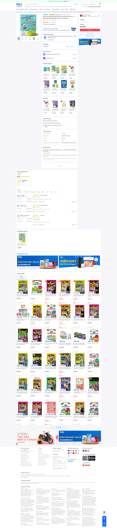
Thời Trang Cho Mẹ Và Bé (25, 490)
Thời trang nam (39, 496)
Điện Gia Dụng (24, 523)
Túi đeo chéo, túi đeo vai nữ (41, 519)
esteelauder (28, 482)
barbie (36, 482)
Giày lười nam (38, 512)
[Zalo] (88, 451)
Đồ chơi (31, 490)
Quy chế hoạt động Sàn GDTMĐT (59, 450)
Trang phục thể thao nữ (86, 497)
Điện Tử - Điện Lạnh (86, 488)
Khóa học (76, 511)
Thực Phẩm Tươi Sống (25, 498)
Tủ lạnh (85, 491)
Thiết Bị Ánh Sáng (89, 510)
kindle (69, 482)
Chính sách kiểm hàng (24, 458)
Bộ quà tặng (56, 523)
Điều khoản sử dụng (41, 458)
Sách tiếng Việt (69, 524)
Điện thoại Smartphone (25, 509)
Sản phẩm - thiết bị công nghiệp (74, 496)
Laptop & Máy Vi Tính (75, 495)
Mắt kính (61, 494)
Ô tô (73, 519)
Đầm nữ (40, 490)
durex (45, 482)
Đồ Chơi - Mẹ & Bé (24, 488)
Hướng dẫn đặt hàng (24, 455)
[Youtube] (86, 451)
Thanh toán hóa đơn (70, 511)
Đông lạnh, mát (28, 501)
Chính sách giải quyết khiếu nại (43, 457)
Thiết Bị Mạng (57, 505)
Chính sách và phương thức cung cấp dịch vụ (59, 463)
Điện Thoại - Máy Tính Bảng (27, 508)
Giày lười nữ (45, 508)
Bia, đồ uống (24, 503)
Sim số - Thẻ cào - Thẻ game (76, 515)
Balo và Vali (53, 488)
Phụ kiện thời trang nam (57, 495)
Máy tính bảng (25, 511)
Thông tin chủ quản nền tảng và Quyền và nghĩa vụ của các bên (59, 468)
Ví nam (37, 523)
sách (48, 6)
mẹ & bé (35, 6)
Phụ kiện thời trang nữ (55, 494)
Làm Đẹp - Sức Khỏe (25, 513)
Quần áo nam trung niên (42, 502)
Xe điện (77, 518)
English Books (72, 525)
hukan (29, 483)
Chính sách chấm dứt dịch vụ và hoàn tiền (59, 466)
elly (51, 482)
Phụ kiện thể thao (89, 499)
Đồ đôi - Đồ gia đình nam (44, 500)
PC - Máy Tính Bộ (56, 506)
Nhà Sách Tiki (70, 522)
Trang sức (53, 498)
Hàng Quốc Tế (70, 488)
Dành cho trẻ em (26, 504)
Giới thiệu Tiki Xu (41, 460)
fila (34, 483)
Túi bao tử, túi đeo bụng (45, 524)
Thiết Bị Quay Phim (88, 514)
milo (53, 482)
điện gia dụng (27, 6)
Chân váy (43, 492)
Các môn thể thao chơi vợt (89, 503)
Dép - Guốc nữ (43, 506)
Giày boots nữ (40, 508)
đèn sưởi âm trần (87, 525)
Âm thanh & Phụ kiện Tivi (86, 490)
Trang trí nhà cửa (54, 509)
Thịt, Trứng (26, 499)
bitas (93, 482)
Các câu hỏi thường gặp (25, 452)
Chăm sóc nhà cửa (27, 506)
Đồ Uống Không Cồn (57, 522)
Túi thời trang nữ (39, 517)
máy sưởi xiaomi (90, 522)
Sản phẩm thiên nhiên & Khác (27, 518)
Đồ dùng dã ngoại (89, 498)
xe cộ (32, 6)
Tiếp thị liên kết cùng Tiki (42, 461)
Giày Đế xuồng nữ (43, 509)
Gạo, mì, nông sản (26, 502)
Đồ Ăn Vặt (55, 521)
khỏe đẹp (40, 6)
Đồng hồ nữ (58, 498)
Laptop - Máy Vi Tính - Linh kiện (58, 501)
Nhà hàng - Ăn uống (72, 513)
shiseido (22, 483)
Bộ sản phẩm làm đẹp (27, 521)
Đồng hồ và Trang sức (56, 497)
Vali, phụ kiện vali (62, 491)
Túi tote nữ (42, 520)
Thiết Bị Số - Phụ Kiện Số (72, 500)
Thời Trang (76, 490)
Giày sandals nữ (42, 507)
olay (84, 482)
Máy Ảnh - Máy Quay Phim (87, 508)
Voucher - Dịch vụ (70, 510)
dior (25, 482)
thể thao (50, 6)
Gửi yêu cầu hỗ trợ (24, 454)
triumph (62, 482)
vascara (22, 482)
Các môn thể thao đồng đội (89, 502)
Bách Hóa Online (55, 517)
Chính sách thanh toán (57, 460)
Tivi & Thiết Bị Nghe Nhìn (73, 497)
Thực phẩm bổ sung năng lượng (89, 505)
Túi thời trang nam (40, 522)
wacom (75, 482)
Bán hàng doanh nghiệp (42, 463)
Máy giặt (85, 492)
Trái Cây (22, 499)
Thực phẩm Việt (30, 500)
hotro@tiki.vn (29, 464)
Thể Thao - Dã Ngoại (86, 496)
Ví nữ (47, 519)
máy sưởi (83, 518)
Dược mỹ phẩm (30, 521)
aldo (59, 482)
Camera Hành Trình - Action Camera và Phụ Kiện (89, 511)
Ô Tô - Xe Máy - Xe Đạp (72, 517)
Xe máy (70, 519)
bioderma (48, 482)
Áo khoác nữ (44, 491)
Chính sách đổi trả (24, 459)
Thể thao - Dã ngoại (71, 492)
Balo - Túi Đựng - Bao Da (88, 512)
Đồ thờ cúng (55, 514)
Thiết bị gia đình (30, 525)
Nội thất (56, 511)
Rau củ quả (25, 500)
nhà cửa (44, 6)
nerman (72, 482)
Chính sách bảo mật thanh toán (43, 454)
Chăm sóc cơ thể (26, 516)
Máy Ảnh (91, 515)
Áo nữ (37, 490)
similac (87, 482)
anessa (78, 482)
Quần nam (43, 497)
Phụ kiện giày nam (41, 514)
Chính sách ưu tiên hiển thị (57, 461)
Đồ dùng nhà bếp (24, 525)
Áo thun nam (38, 497)
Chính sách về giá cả (56, 456)
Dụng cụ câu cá (87, 501)
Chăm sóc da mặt (24, 514)
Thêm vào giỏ (90, 33)
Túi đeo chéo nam (42, 523)
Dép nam (41, 513)
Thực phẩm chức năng (27, 515)
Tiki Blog (39, 451)
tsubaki (36, 483)
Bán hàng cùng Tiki (56, 451)
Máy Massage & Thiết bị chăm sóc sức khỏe (28, 517)
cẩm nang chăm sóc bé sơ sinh (66, 6)
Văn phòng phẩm (76, 524)
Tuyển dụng (40, 453)
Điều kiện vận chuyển (42, 464)
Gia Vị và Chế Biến (56, 520)
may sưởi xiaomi (87, 521)
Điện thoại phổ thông (26, 510)
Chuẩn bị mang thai (26, 495)
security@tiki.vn (29, 465)
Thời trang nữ (39, 488)
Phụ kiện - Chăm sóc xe (71, 518)
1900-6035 (26, 450)
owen (39, 482)
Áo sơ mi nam (43, 498)
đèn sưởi (87, 518)
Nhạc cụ (59, 514)
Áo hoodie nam (41, 499)
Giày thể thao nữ (91, 504)
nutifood (65, 482)
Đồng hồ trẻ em (63, 499)
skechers (56, 482)
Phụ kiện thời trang (55, 493)
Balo (52, 490)
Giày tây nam (43, 512)
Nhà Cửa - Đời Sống (55, 508)
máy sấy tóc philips (89, 519)
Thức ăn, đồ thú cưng (26, 505)
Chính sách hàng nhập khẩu (25, 462)
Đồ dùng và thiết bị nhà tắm (58, 512)
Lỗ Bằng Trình (68, 14)
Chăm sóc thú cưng (54, 518)
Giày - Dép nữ (39, 505)
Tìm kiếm (76, 4)
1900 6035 (25, 477)
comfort (90, 482)
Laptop (61, 506)
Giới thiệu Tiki (40, 450)
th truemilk (33, 482)
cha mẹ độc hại (56, 6)
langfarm (26, 483)
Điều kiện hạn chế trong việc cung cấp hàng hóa (59, 458)
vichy (32, 483)
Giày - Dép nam (39, 511)
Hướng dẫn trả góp (24, 461)
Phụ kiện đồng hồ (57, 499)
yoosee (82, 482)
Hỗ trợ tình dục (29, 520)
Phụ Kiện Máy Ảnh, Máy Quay (87, 509)
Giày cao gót (38, 506)
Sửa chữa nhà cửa (56, 510)
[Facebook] (83, 451)
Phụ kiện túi (47, 520)
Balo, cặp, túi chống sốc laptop (58, 491)
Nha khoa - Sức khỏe (73, 514)
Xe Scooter (76, 519)
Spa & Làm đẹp (74, 512)
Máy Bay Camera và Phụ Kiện (88, 515)
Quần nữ (43, 490)
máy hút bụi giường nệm (88, 523)
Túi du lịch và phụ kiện (57, 490)
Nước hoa (24, 520)
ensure (42, 482)
